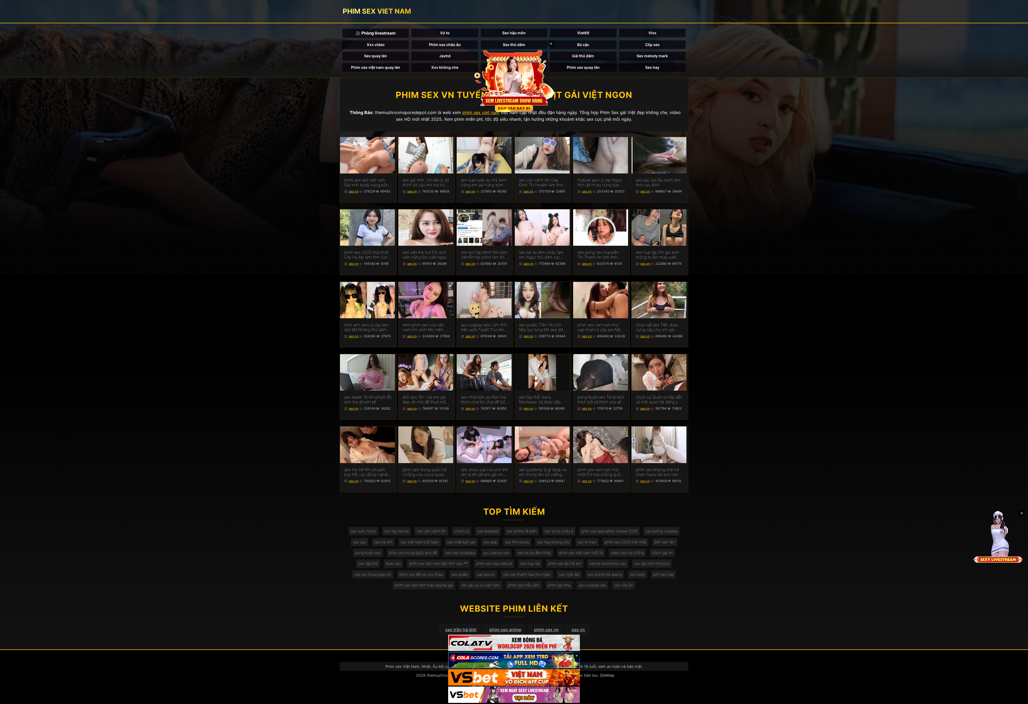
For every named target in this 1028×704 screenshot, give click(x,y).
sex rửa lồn (623, 585)
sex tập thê (368, 563)
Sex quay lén (375, 56)
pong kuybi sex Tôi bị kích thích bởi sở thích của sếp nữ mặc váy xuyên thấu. (600, 399)
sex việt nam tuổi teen (420, 542)
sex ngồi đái (569, 574)
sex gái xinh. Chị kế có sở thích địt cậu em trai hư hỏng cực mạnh (426, 182)
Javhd (445, 56)
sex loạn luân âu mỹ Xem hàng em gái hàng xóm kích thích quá (484, 182)
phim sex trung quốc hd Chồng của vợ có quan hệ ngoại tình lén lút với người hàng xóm (426, 472)
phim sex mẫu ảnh (523, 585)
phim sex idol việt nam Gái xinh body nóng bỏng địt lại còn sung (367, 182)
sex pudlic (459, 574)
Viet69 (583, 33)
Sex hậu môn (514, 33)
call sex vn (486, 574)
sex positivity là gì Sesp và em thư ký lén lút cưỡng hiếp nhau (542, 472)
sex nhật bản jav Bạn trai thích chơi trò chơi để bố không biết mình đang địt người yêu (484, 399)
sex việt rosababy (460, 552)
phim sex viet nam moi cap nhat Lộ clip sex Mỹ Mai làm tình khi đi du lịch (600, 327)
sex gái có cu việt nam (480, 585)
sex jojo (359, 542)
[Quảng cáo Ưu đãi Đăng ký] (514, 660)
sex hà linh (383, 542)
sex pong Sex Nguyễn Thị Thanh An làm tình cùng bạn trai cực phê (598, 255)
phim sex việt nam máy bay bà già (424, 585)
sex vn (353, 191)
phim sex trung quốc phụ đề (413, 552)
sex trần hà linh (461, 629)
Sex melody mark (652, 56)
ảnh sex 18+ (665, 542)
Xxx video (376, 44)
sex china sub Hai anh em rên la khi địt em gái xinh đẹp (484, 472)
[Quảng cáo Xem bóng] (514, 643)
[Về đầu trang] (1016, 697)
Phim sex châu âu (445, 44)
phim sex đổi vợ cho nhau (421, 574)
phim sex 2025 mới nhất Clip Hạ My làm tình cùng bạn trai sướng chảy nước (367, 255)
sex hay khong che (553, 542)
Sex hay (652, 67)
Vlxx (652, 33)
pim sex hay (663, 574)
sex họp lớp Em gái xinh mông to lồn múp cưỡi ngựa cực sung (657, 255)
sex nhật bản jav (461, 542)
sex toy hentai (396, 531)
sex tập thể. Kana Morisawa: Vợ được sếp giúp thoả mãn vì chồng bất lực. (540, 399)
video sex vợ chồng (627, 552)
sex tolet (637, 574)
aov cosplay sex (592, 585)
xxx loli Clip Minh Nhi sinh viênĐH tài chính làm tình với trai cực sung (484, 255)
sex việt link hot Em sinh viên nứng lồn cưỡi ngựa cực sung (425, 255)
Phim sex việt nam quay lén (375, 67)
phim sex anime (505, 629)
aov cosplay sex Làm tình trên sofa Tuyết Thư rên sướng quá (484, 327)
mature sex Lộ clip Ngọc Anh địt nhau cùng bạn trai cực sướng (599, 182)
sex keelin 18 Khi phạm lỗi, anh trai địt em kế (368, 399)
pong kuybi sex (368, 552)
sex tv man (587, 542)
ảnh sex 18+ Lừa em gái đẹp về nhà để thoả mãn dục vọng (425, 399)
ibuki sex (393, 563)
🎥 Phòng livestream (376, 33)
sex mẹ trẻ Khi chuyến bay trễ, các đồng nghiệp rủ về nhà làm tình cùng (367, 472)
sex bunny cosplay (661, 531)
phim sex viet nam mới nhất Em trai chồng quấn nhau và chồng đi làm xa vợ (600, 472)
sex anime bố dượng (605, 574)
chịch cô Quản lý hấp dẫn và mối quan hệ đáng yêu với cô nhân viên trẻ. (659, 399)
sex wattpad (487, 531)
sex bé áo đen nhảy (534, 552)
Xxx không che (444, 67)
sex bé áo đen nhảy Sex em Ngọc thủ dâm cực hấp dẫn (541, 255)
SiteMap (607, 675)
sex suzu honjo (363, 531)
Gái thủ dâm (583, 56)
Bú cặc (583, 44)
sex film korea (517, 542)
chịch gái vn (662, 552)
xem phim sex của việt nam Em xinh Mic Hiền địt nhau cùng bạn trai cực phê (426, 327)
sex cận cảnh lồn (431, 531)
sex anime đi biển (521, 531)
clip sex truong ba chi (372, 574)
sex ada (490, 542)
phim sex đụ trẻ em (564, 563)
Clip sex (652, 44)
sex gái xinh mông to (652, 563)
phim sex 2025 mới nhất (625, 542)
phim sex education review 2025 (609, 531)
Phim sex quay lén (583, 67)
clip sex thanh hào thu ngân (527, 574)
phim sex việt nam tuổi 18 (581, 552)
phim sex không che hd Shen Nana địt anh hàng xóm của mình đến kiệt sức (658, 472)
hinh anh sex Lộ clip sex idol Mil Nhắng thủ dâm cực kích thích (366, 327)
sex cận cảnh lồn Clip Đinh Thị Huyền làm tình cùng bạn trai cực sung (541, 182)
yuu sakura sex (496, 552)
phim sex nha (559, 585)
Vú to (445, 33)
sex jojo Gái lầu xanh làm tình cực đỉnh (658, 182)
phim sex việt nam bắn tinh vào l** (438, 563)
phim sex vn (546, 629)
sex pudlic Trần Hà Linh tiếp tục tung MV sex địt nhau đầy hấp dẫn (541, 327)
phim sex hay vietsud (494, 563)
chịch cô (461, 531)
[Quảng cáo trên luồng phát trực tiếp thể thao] (514, 695)
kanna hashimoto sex (607, 563)
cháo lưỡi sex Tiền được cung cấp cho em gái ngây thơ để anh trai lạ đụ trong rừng (659, 327)
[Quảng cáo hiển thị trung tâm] (514, 80)
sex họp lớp (530, 563)
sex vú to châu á (559, 531)
